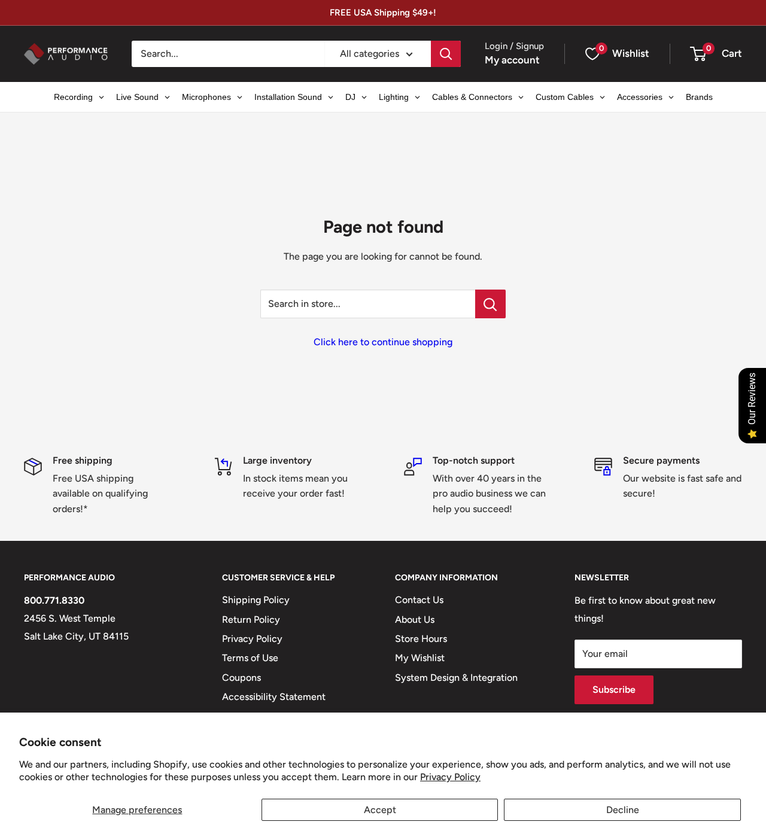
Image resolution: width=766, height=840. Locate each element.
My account (512, 60)
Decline (622, 809)
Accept (380, 809)
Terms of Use (250, 658)
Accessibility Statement (274, 696)
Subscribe (614, 689)
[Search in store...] (490, 304)
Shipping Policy (256, 599)
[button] (698, 54)
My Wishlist (420, 658)
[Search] (446, 54)
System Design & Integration (456, 677)
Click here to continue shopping (383, 342)
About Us (414, 619)
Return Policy (251, 619)
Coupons (241, 677)
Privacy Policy (450, 777)
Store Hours (421, 638)
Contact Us (419, 599)
